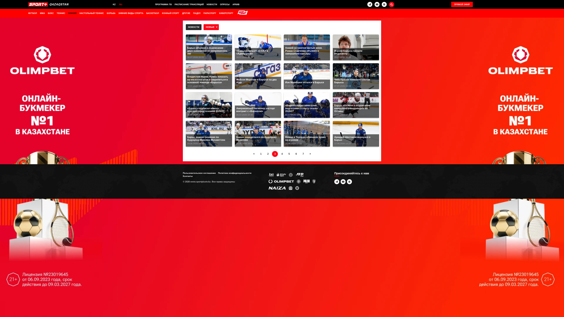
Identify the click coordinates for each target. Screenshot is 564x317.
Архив (236, 4)
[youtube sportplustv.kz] (377, 4)
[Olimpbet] (281, 181)
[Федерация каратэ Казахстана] (290, 188)
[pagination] (254, 154)
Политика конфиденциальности (234, 173)
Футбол (32, 13)
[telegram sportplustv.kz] (369, 4)
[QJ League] (314, 181)
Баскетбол (152, 13)
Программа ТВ (163, 4)
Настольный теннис (91, 13)
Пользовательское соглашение (199, 173)
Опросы (225, 4)
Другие (186, 13)
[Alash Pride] (297, 188)
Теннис (61, 13)
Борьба (111, 13)
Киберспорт (226, 13)
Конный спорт (170, 13)
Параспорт (209, 13)
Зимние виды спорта (130, 13)
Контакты (188, 176)
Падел (196, 13)
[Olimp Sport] (242, 13)
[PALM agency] (306, 181)
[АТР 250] (299, 174)
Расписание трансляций (189, 4)
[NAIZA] (277, 188)
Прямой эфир (462, 4)
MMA (42, 13)
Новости (212, 4)
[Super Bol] (299, 181)
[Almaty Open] (281, 174)
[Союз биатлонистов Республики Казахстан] (271, 174)
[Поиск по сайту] (391, 4)
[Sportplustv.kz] (49, 4)
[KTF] (291, 174)
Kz (114, 4)
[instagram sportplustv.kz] (384, 4)
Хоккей (72, 13)
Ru (120, 4)
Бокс (51, 13)
